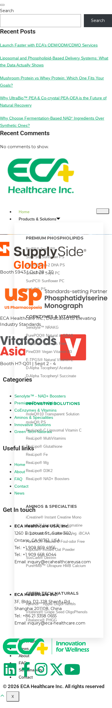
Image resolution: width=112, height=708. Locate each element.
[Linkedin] (10, 669)
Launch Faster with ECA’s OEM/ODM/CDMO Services (49, 45)
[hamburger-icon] (102, 211)
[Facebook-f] (25, 669)
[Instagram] (41, 669)
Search (7, 10)
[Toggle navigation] (2, 5)
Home (24, 211)
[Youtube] (72, 669)
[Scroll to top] (2, 695)
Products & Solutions (37, 219)
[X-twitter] (56, 669)
